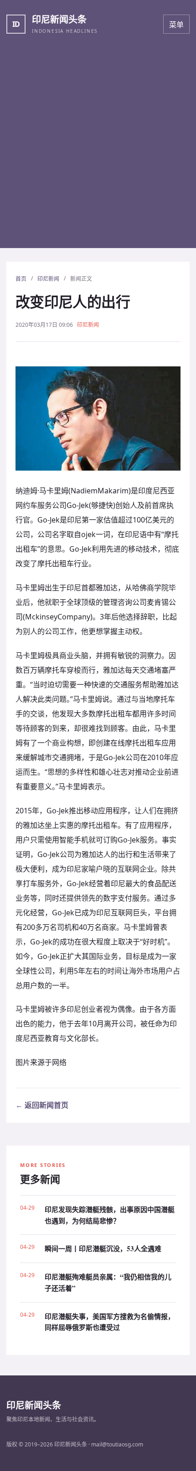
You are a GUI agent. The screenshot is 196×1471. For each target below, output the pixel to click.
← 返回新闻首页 (41, 1105)
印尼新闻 (48, 279)
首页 (20, 279)
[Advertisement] (98, 150)
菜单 (176, 25)
